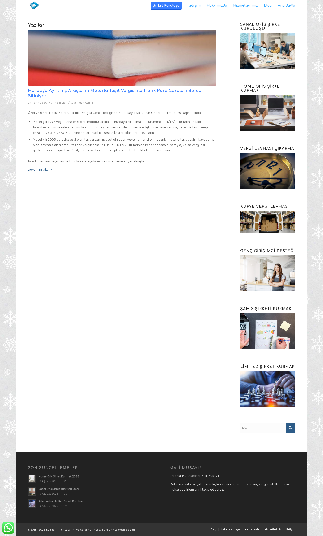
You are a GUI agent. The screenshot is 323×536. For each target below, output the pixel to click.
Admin (89, 102)
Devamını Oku (38, 169)
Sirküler (61, 102)
